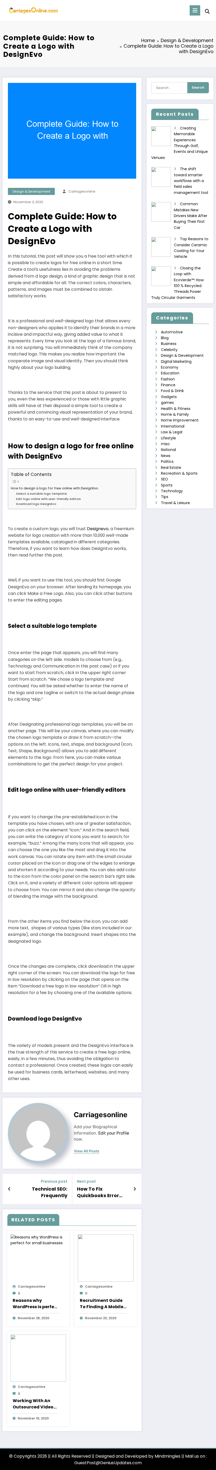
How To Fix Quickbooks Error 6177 (98, 1192)
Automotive (172, 332)
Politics (167, 461)
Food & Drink (172, 390)
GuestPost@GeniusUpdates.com (108, 1463)
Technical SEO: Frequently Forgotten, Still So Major (45, 1192)
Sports (167, 485)
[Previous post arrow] (9, 1189)
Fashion (168, 379)
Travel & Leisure (175, 502)
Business (168, 343)
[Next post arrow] (134, 1189)
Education (170, 373)
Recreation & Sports (179, 473)
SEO (164, 479)
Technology (172, 491)
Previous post (54, 1181)
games (167, 402)
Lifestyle (168, 438)
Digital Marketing (176, 361)
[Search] (207, 11)
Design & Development (31, 191)
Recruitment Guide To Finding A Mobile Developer (101, 1303)
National (168, 449)
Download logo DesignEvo (36, 504)
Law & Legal (171, 432)
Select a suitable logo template (41, 493)
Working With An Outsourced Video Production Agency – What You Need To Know (36, 1404)
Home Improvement (180, 420)
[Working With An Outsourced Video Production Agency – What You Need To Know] (38, 1358)
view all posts (86, 1151)
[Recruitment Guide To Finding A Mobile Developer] (106, 1257)
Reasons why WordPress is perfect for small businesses (36, 1303)
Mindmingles (167, 1456)
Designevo (98, 529)
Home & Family (175, 414)
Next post (86, 1181)
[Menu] (195, 10)
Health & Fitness (175, 408)
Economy (169, 367)
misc (165, 443)
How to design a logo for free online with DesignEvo (54, 488)
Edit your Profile (113, 1133)
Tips (164, 496)
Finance (168, 385)
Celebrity (169, 349)
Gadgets (169, 396)
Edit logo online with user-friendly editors (48, 499)
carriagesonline (81, 191)
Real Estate (171, 467)
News (165, 455)
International (172, 426)
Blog (165, 337)
